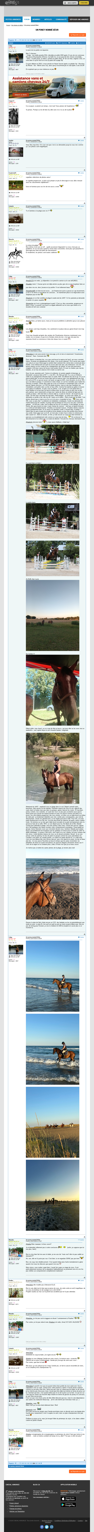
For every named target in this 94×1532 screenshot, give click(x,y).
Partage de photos (16, 1509)
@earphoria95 (30, 291)
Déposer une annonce (79, 19)
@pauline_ (29, 1318)
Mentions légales (47, 1520)
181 (25, 40)
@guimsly (29, 298)
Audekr (11, 140)
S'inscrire (84, 3)
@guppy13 (29, 281)
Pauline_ (11, 1280)
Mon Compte (72, 3)
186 (39, 40)
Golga (10, 46)
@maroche (29, 303)
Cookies (80, 1520)
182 (28, 40)
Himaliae (11, 316)
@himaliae (29, 354)
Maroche (11, 239)
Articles (48, 19)
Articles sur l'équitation (17, 1511)
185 (36, 40)
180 (23, 40)
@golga (28, 321)
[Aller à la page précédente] (15, 40)
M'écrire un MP (15, 65)
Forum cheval (14, 1503)
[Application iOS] (68, 1498)
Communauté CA (61, 20)
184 (34, 40)
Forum (26, 19)
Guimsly (11, 206)
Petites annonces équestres (19, 1506)
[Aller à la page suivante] (41, 40)
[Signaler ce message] (80, 137)
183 (31, 40)
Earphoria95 (12, 173)
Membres (36, 19)
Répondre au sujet (78, 35)
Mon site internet (15, 64)
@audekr (29, 284)
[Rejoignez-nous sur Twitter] (47, 1527)
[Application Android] (68, 1505)
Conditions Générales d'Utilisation (65, 1520)
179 (20, 40)
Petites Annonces (13, 19)
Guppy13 (11, 101)
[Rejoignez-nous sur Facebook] (42, 1527)
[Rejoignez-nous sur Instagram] (52, 1527)
